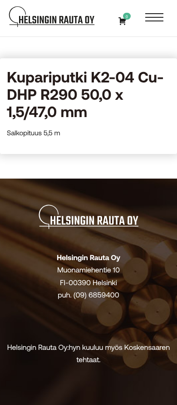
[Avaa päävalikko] (154, 18)
